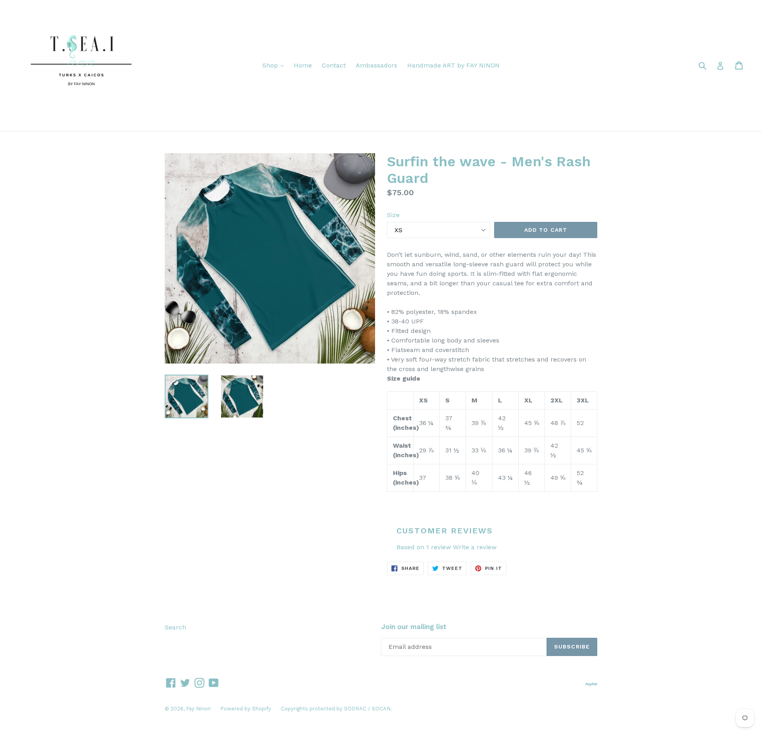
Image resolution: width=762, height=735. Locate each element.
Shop (275, 65)
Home (303, 65)
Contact (334, 65)
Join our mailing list (413, 627)
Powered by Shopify (245, 709)
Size (393, 215)
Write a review (474, 547)
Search (175, 627)
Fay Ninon (199, 709)
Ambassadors (376, 65)
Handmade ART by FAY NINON (453, 65)
